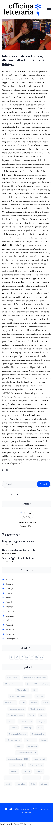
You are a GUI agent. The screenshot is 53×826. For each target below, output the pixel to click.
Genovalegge (27, 727)
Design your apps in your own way (18, 541)
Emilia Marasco (26, 721)
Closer (45, 702)
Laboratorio (30, 740)
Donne (43, 715)
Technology (11, 633)
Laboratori (10, 611)
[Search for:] (26, 484)
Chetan (16, 824)
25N (34, 690)
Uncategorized (12, 638)
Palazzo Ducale (39, 759)
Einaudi (10, 721)
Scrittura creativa (12, 777)
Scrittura (39, 771)
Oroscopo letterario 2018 (26, 752)
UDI (33, 784)
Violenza (44, 784)
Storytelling (21, 784)
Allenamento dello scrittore (20, 696)
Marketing (10, 615)
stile (46, 777)
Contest (9, 592)
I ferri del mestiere (13, 740)
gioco (40, 727)
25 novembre (22, 690)
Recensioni (10, 629)
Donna (31, 715)
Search (43, 484)
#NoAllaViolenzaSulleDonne (35, 677)
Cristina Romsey (26, 522)
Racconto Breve (36, 765)
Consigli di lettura (37, 709)
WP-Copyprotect (26, 824)
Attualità (9, 579)
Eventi (8, 597)
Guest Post (10, 602)
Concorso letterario (16, 709)
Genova (14, 727)
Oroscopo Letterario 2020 (18, 759)
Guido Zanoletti (38, 734)
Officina (9, 620)
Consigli (9, 588)
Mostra (19, 746)
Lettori (43, 740)
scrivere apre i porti (31, 777)
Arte (23, 702)
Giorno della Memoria (17, 734)
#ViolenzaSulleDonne (13, 684)
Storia (8, 784)
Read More (7, 470)
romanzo (14, 771)
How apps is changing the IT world (18, 549)
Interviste (9, 606)
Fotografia (41, 721)
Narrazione (32, 746)
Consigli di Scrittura (15, 715)
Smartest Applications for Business (18, 558)
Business (9, 583)
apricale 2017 (10, 702)
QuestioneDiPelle (17, 765)
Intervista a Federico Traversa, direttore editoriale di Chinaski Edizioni (24, 60)
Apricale (39, 696)
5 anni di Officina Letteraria (37, 684)
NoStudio (26, 812)
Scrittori (26, 771)
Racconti (9, 624)
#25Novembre (12, 677)
